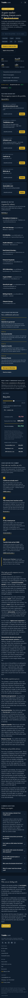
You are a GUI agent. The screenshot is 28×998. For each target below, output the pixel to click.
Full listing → (4, 212)
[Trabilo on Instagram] (8, 942)
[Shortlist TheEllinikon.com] (17, 131)
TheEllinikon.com (8, 122)
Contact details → (7, 533)
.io (15, 41)
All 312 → (20, 41)
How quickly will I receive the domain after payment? (13, 850)
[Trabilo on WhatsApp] (15, 942)
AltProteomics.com (14, 451)
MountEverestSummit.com (10, 106)
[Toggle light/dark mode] (21, 2)
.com (11, 41)
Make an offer (7, 971)
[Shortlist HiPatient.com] (17, 148)
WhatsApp (7, 979)
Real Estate (4, 41)
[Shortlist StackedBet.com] (17, 192)
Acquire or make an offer (9, 46)
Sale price (6, 393)
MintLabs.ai (6, 171)
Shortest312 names (5, 955)
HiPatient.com (7, 140)
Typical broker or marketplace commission (12, 406)
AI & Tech (18, 38)
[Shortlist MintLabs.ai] (17, 177)
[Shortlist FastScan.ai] (17, 162)
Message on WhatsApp (9, 368)
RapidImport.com (14, 448)
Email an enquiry (7, 372)
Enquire (22, 114)
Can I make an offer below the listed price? (13, 844)
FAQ (2, 966)
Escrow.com (4, 969)
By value (3, 950)
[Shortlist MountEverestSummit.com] (17, 114)
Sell (2, 971)
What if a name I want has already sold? (12, 869)
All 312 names (4, 948)
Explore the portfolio (8, 50)
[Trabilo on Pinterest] (12, 942)
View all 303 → (5, 99)
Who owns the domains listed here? (12, 863)
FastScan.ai (6, 156)
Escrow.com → (6, 511)
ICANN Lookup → (7, 491)
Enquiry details (7, 982)
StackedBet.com (8, 186)
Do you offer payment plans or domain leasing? (11, 857)
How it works (4, 961)
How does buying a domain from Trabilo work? (12, 814)
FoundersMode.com (14, 445)
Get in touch (6, 925)
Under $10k (4, 38)
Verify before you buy (6, 964)
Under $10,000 (4, 953)
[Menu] (25, 2)
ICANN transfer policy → (8, 553)
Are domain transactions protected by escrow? (12, 837)
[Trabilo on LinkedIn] (5, 942)
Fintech (11, 38)
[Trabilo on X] (2, 942)
